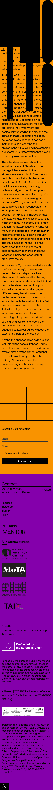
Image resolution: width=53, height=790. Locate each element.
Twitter (6, 510)
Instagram (7, 506)
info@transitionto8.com (16, 492)
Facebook (7, 502)
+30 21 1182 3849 (12, 489)
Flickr (5, 514)
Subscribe (25, 461)
